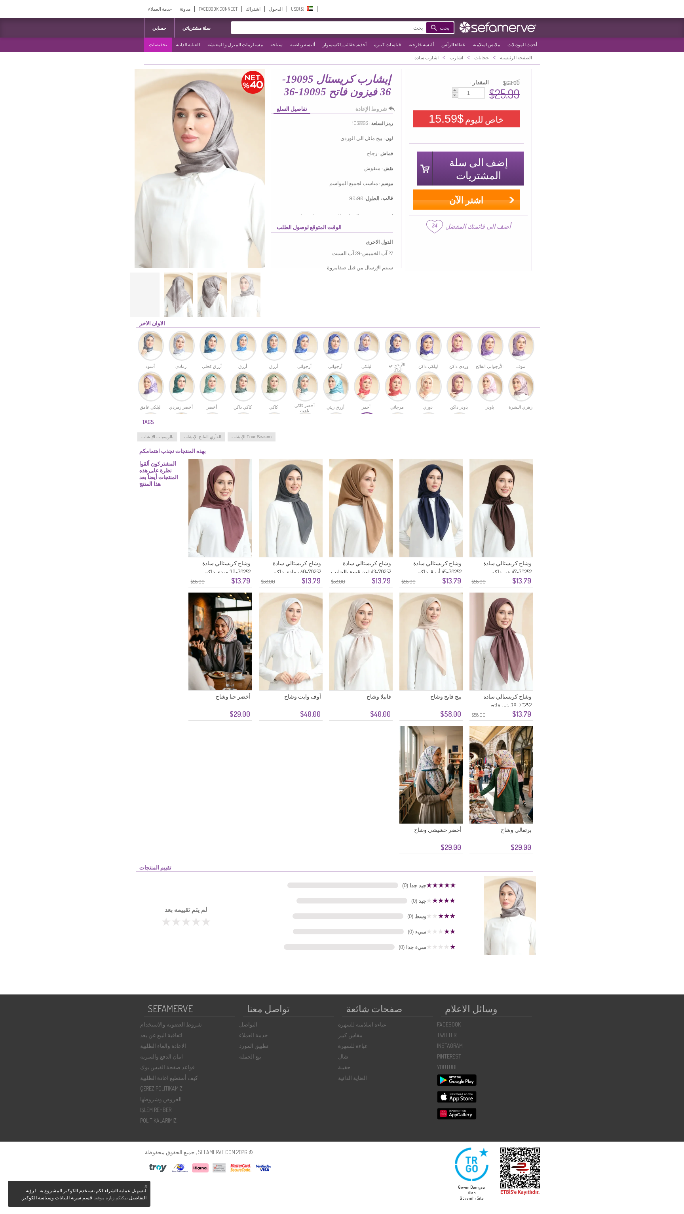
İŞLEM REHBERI (156, 1109)
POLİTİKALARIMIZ (158, 1120)
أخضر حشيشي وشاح (438, 829)
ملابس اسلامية (486, 44)
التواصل (248, 1024)
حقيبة (344, 1067)
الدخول (276, 9)
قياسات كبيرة (387, 44)
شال (343, 1056)
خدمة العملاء (160, 9)
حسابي (159, 28)
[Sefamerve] (499, 27)
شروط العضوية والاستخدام (171, 1024)
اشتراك (253, 9)
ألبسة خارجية (421, 44)
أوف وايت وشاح (302, 696)
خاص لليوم (466, 118)
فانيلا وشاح (379, 696)
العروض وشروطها (161, 1099)
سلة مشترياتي (196, 28)
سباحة (276, 44)
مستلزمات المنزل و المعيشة (235, 44)
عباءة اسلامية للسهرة (362, 1024)
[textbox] (340, 27)
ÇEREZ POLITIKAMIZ (161, 1088)
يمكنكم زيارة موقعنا (110, 1197)
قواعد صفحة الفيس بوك (167, 1067)
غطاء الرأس (453, 44)
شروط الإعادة (371, 108)
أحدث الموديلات (522, 44)
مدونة (185, 9)
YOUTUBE (447, 1067)
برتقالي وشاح (516, 829)
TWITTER (446, 1035)
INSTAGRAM (450, 1045)
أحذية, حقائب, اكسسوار (345, 44)
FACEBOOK (449, 1024)
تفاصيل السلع (292, 108)
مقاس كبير (350, 1035)
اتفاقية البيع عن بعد (161, 1035)
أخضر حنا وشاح (233, 696)
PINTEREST (449, 1056)
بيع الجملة (250, 1056)
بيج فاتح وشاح (446, 696)
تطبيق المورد (253, 1045)
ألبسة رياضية (302, 44)
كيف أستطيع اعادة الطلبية (169, 1077)
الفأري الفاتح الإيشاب (202, 436)
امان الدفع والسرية (161, 1056)
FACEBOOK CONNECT (218, 9)
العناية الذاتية (188, 44)
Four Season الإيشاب (252, 436)
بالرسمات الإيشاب (157, 436)
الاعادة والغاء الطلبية (163, 1045)
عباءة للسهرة (353, 1045)
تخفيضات (158, 44)
